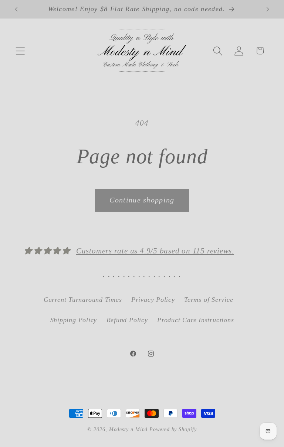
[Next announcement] (268, 9)
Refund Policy (127, 320)
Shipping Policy (73, 320)
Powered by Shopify (172, 429)
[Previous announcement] (16, 9)
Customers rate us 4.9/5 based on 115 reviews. (155, 250)
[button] (20, 50)
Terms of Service (208, 299)
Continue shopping (141, 200)
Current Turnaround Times (83, 299)
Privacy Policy (153, 299)
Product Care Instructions (195, 320)
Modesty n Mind (128, 429)
